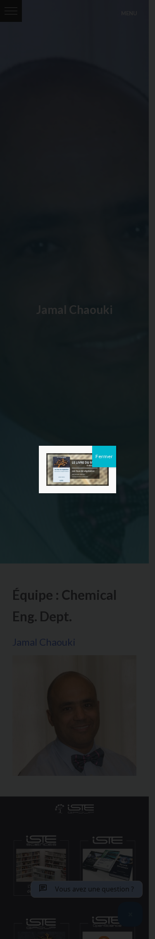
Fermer (104, 456)
